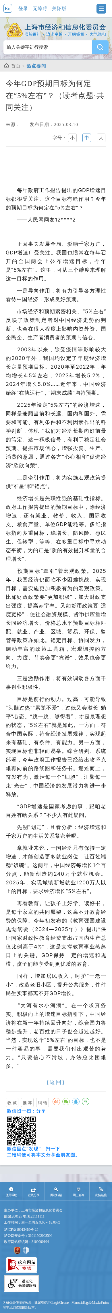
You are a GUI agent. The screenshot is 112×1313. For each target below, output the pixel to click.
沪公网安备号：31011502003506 (28, 1236)
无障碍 (40, 8)
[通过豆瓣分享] (85, 1101)
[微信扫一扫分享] (66, 1101)
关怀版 (59, 8)
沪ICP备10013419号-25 (21, 1230)
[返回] (56, 1082)
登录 (23, 8)
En (8, 8)
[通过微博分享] (56, 1101)
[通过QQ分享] (76, 1101)
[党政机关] (17, 1254)
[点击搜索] (100, 47)
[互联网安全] (26, 1254)
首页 (16, 65)
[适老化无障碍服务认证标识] (21, 1292)
